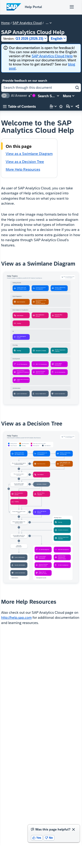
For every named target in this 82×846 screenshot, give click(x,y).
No (49, 837)
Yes (37, 837)
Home (5, 23)
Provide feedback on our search (25, 80)
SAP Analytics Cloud (27, 23)
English (56, 38)
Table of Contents (19, 106)
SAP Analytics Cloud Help (52, 56)
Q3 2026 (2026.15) (23, 38)
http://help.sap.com (16, 617)
